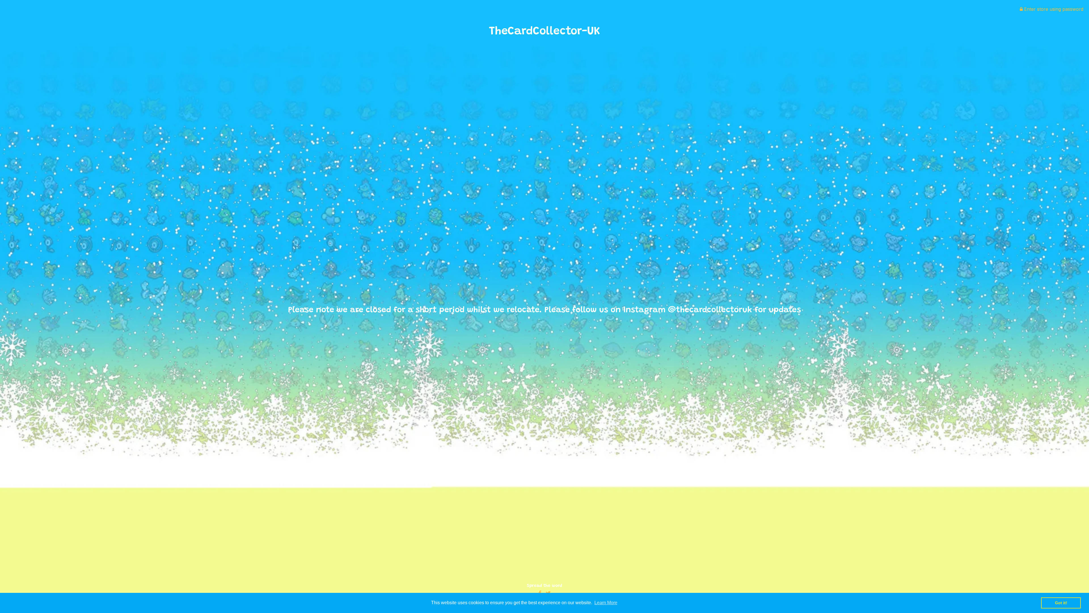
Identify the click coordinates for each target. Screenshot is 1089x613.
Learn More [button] (605, 602)
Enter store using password (1053, 9)
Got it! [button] (1061, 603)
